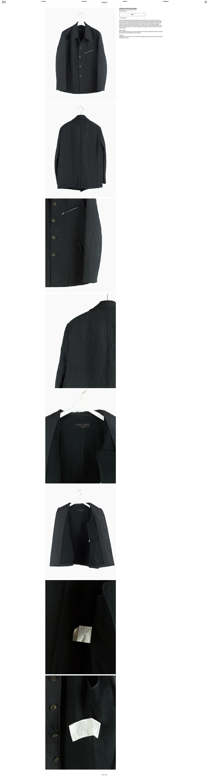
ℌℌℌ (206, 1)
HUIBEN (105, 774)
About (3, 1)
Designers (166, 1)
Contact (43, 1)
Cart (206, 2)
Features (84, 1)
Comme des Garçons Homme (128, 8)
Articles (125, 1)
